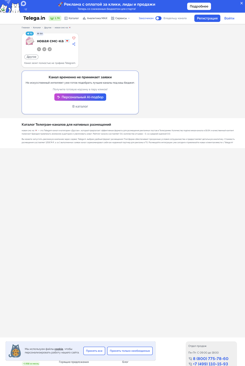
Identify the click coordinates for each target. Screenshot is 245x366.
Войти (229, 18)
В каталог (80, 106)
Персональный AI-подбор (83, 97)
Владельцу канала (175, 18)
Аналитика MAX (97, 18)
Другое (47, 27)
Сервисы (121, 18)
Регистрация (207, 18)
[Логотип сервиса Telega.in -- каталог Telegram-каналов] (34, 18)
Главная (26, 27)
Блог (125, 362)
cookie (58, 349)
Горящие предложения (74, 362)
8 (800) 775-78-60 (210, 358)
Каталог (74, 18)
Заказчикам (146, 18)
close (242, 3)
